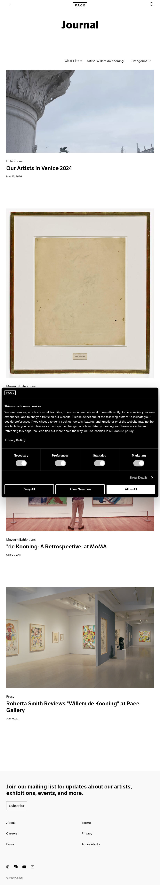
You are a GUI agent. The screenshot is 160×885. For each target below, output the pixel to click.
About (10, 823)
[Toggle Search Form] (152, 4)
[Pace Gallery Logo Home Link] (80, 5)
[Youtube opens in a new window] (24, 867)
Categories (140, 61)
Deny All (29, 489)
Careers (12, 833)
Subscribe (16, 806)
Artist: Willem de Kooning (105, 61)
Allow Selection (80, 489)
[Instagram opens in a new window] (7, 867)
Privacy (87, 833)
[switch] (60, 463)
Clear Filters (73, 61)
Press (10, 844)
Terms (86, 823)
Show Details (138, 477)
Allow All (131, 489)
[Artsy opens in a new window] (32, 867)
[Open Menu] (8, 5)
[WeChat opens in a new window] (16, 867)
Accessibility (91, 844)
